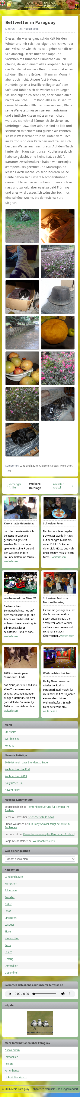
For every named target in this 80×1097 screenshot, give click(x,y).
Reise (8, 945)
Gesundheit (11, 972)
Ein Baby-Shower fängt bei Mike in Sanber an (37, 825)
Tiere (8, 931)
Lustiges (10, 924)
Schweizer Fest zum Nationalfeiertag (55, 600)
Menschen (11, 883)
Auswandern (12, 1050)
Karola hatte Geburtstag (19, 523)
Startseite (10, 732)
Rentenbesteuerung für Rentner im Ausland (37, 808)
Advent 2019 (12, 790)
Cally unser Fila (14, 783)
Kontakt (9, 745)
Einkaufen (10, 918)
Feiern (8, 952)
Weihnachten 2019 (16, 776)
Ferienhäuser (12, 1070)
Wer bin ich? (12, 739)
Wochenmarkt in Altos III (20, 598)
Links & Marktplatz (16, 1077)
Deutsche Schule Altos (41, 817)
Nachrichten (12, 938)
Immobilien (11, 966)
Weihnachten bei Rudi (57, 673)
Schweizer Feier (53, 523)
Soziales (10, 897)
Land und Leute (14, 877)
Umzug (9, 959)
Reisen (9, 1064)
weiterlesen (11, 561)
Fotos (8, 911)
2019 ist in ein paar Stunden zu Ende (16, 675)
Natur (8, 904)
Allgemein (11, 890)
